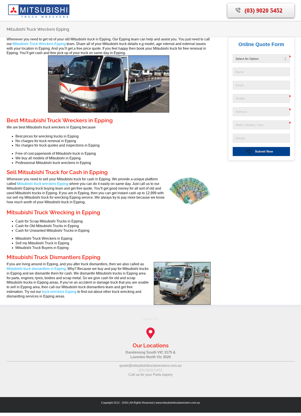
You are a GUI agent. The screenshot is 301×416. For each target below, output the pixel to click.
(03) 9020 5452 (263, 10)
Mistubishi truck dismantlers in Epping (36, 269)
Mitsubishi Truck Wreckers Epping (39, 44)
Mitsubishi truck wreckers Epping (42, 184)
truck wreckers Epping (59, 292)
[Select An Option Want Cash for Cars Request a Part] (261, 58)
